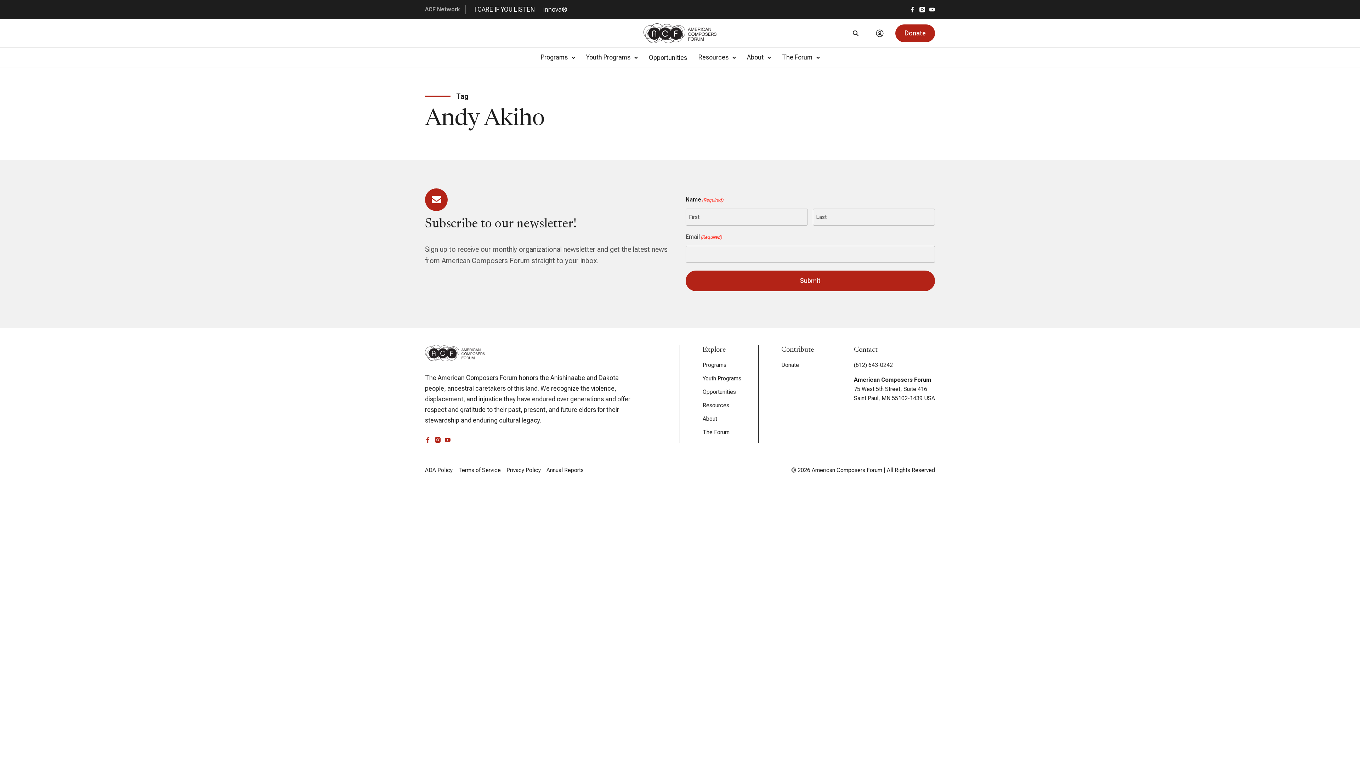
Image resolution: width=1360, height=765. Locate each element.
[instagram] (922, 9)
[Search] (855, 33)
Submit (810, 280)
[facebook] (912, 9)
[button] (915, 33)
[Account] (880, 33)
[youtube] (932, 9)
